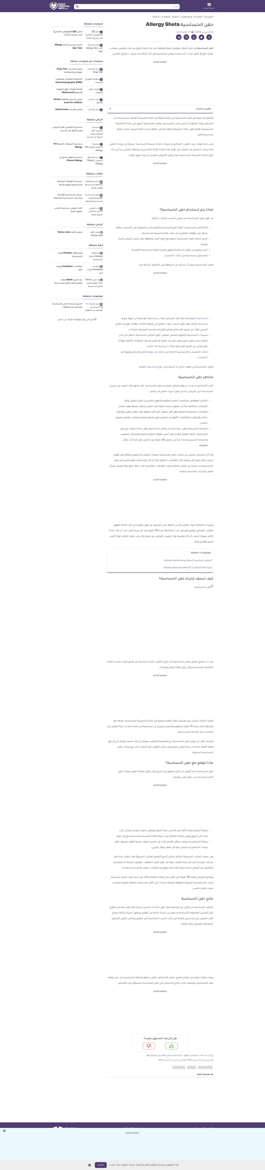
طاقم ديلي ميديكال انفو (156, 1055)
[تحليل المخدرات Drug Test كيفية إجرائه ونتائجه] (93, 71)
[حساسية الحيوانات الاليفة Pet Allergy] (93, 148)
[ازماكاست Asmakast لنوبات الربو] (93, 270)
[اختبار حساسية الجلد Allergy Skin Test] (93, 48)
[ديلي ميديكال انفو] (60, 6)
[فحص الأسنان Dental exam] (93, 110)
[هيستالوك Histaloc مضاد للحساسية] (93, 257)
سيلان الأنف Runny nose (70, 232)
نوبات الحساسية (184, 54)
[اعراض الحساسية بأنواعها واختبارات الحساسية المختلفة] (93, 198)
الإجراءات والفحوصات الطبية (187, 17)
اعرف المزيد (115, 1165)
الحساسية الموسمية (196, 318)
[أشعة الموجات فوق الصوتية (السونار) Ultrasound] (93, 91)
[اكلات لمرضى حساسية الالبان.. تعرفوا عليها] (93, 212)
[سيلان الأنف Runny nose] (93, 234)
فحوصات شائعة (161, 17)
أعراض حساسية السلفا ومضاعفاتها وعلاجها (188, 560)
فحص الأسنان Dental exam (68, 110)
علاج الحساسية (179, 1067)
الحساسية (192, 1067)
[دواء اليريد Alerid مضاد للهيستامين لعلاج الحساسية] (93, 283)
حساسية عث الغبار (157, 346)
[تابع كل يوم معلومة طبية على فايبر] (77, 320)
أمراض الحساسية (205, 1067)
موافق (101, 1165)
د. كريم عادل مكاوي (192, 1055)
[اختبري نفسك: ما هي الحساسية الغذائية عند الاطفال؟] (93, 307)
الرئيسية (208, 17)
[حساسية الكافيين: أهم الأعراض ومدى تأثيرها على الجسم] (93, 132)
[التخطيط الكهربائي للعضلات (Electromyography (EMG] (93, 81)
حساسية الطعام (148, 367)
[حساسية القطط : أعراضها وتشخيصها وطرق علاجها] (93, 185)
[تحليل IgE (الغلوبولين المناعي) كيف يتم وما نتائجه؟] (93, 35)
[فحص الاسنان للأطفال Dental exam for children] (93, 101)
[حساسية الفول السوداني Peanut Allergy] (93, 161)
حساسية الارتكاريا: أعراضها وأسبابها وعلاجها (188, 567)
